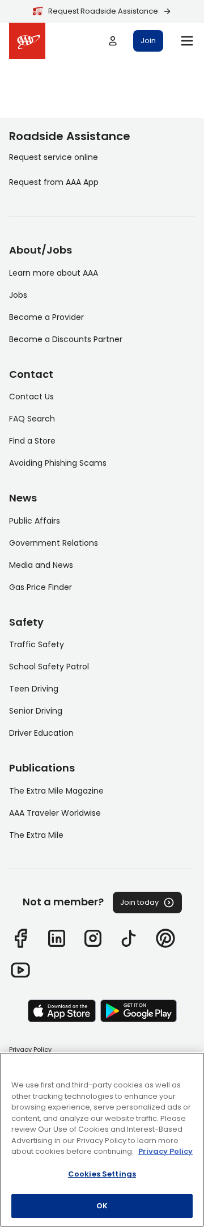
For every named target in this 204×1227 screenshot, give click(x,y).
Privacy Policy (30, 1049)
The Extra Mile (36, 835)
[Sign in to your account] (112, 41)
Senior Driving (35, 710)
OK (102, 1205)
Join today (139, 902)
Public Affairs (34, 520)
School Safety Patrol (49, 666)
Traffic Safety (36, 644)
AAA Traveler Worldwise (55, 813)
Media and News (41, 565)
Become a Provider (46, 317)
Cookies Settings (102, 1174)
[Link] (20, 938)
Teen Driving (33, 688)
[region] (102, 1139)
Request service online (53, 157)
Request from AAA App (54, 182)
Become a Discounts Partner (65, 339)
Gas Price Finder (40, 587)
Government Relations (53, 543)
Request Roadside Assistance (103, 11)
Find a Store (32, 440)
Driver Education (41, 733)
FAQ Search (32, 418)
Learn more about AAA (53, 273)
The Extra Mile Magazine (56, 790)
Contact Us (31, 396)
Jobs (18, 295)
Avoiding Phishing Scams (58, 463)
